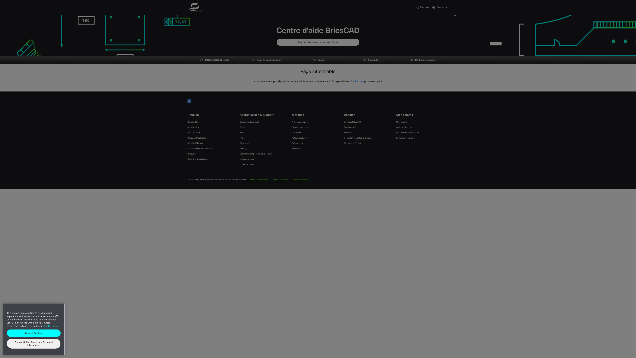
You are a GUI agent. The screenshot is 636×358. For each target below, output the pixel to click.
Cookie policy (51, 326)
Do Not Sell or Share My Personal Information (34, 343)
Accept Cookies (34, 333)
